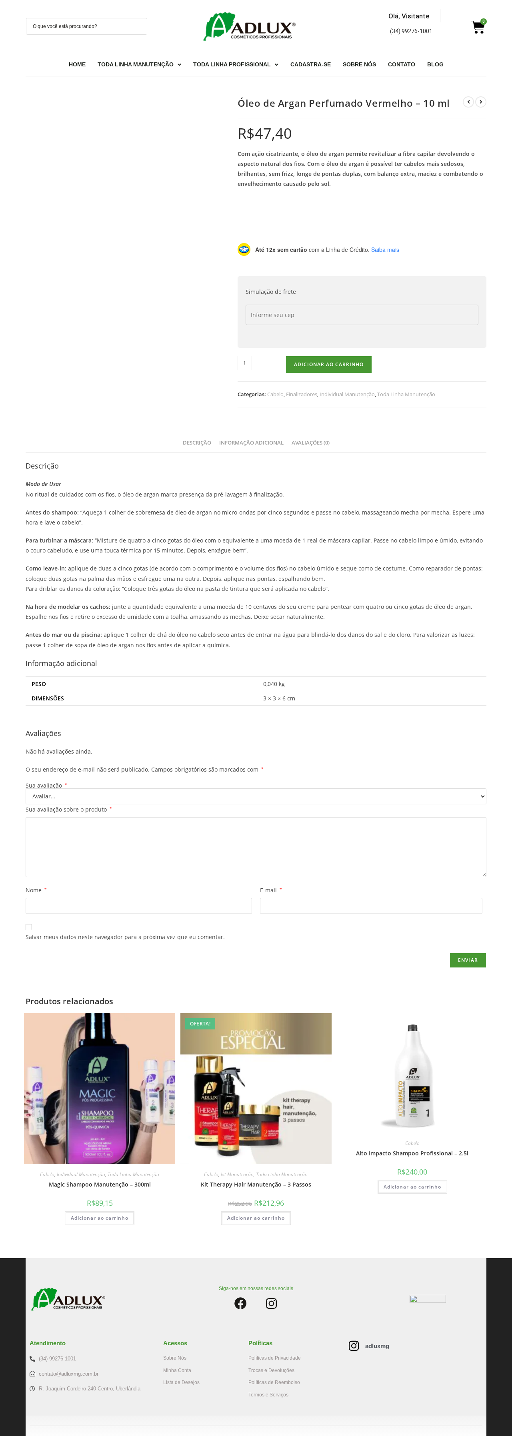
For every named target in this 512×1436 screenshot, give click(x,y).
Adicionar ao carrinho (329, 364)
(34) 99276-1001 (411, 31)
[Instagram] (271, 1303)
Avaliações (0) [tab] (311, 442)
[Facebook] (240, 1303)
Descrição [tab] (197, 442)
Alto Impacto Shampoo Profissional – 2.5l (412, 1153)
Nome (36, 890)
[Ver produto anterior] (468, 102)
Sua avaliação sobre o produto (69, 809)
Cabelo (275, 394)
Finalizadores (301, 394)
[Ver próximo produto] (480, 102)
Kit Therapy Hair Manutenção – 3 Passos (256, 1184)
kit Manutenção (237, 1174)
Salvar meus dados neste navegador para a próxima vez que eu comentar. (125, 937)
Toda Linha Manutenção (406, 394)
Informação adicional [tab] (251, 442)
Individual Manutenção (347, 394)
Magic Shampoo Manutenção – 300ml (100, 1184)
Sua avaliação (46, 785)
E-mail (271, 890)
